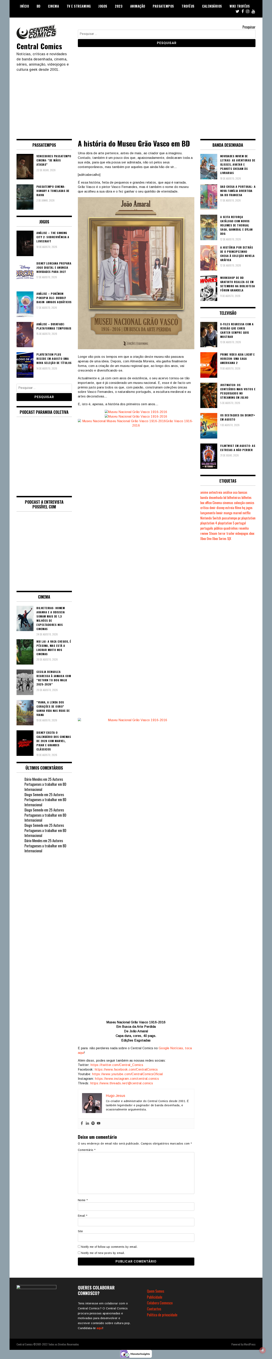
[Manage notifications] (262, 1350)
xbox (251, 533)
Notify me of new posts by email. (103, 1253)
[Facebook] (82, 1123)
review (204, 533)
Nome (83, 1200)
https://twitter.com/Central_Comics (117, 1065)
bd (224, 497)
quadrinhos (230, 528)
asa (235, 492)
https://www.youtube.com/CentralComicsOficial (127, 1074)
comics (250, 502)
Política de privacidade (162, 1314)
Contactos (154, 1308)
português (206, 528)
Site (80, 1231)
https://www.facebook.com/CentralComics (126, 1069)
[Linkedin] (87, 1123)
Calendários (212, 6)
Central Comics (39, 46)
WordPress (249, 1344)
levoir (219, 512)
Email (82, 1215)
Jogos (102, 6)
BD (38, 6)
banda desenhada (211, 497)
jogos (249, 507)
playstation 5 (226, 523)
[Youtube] (98, 1123)
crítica (204, 507)
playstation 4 (208, 523)
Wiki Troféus (240, 6)
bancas (242, 492)
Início (24, 6)
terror (222, 533)
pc (239, 518)
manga (228, 512)
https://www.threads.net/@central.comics (121, 1083)
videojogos (241, 533)
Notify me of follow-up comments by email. (109, 1246)
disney (220, 507)
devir (212, 507)
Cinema (53, 6)
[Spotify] (93, 1123)
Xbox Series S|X (221, 538)
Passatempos (163, 6)
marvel (237, 512)
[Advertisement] (136, 102)
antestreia (215, 492)
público (218, 528)
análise (227, 492)
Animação (137, 6)
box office (206, 502)
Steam (213, 533)
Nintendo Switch (210, 518)
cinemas (228, 502)
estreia (229, 507)
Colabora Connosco (160, 1302)
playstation (248, 518)
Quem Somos (155, 1291)
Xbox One (205, 538)
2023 (118, 6)
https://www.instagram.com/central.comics (127, 1078)
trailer (230, 533)
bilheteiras (234, 497)
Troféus (188, 6)
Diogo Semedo (33, 794)
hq (243, 507)
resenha (244, 528)
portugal (240, 523)
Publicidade (154, 1297)
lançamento (207, 512)
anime (204, 492)
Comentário (87, 1150)
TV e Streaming (79, 6)
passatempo (229, 518)
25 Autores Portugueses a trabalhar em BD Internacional (45, 784)
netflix (246, 512)
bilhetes (246, 497)
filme (238, 507)
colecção (239, 502)
